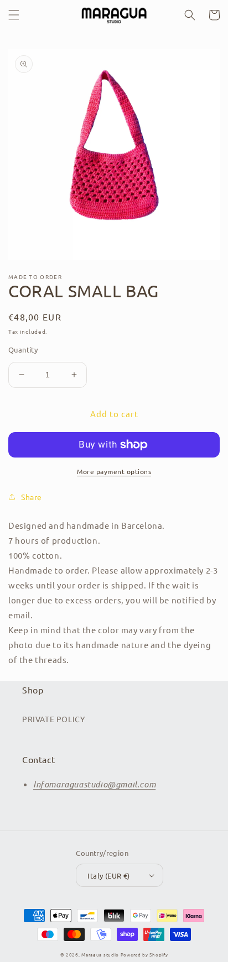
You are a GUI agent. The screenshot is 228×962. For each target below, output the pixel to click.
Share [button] (31, 497)
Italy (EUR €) (108, 875)
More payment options (114, 471)
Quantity (23, 349)
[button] (14, 15)
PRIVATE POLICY (53, 719)
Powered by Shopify (144, 954)
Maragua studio (100, 954)
